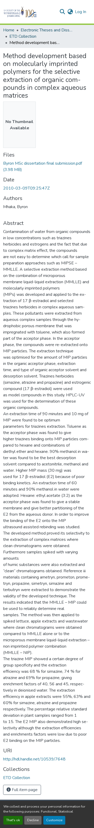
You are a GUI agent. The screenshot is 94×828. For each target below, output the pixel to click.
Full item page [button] (24, 790)
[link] (47, 166)
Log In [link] (80, 12)
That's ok (13, 820)
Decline (33, 820)
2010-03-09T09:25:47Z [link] (26, 188)
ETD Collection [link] (22, 36)
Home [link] (8, 30)
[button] (29, 11)
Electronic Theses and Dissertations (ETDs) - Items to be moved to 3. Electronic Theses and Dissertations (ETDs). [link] (47, 30)
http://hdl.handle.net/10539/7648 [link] (34, 759)
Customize (54, 820)
